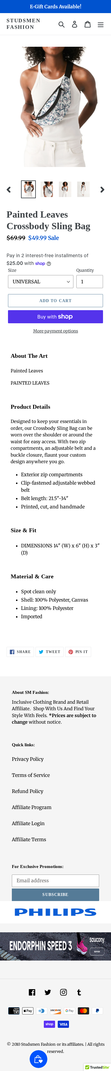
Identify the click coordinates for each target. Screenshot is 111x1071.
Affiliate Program (32, 807)
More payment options (55, 331)
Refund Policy (27, 791)
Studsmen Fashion (23, 24)
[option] (28, 189)
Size (12, 270)
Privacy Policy (28, 759)
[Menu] (100, 24)
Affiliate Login (28, 823)
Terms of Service (31, 775)
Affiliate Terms (29, 839)
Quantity (85, 270)
